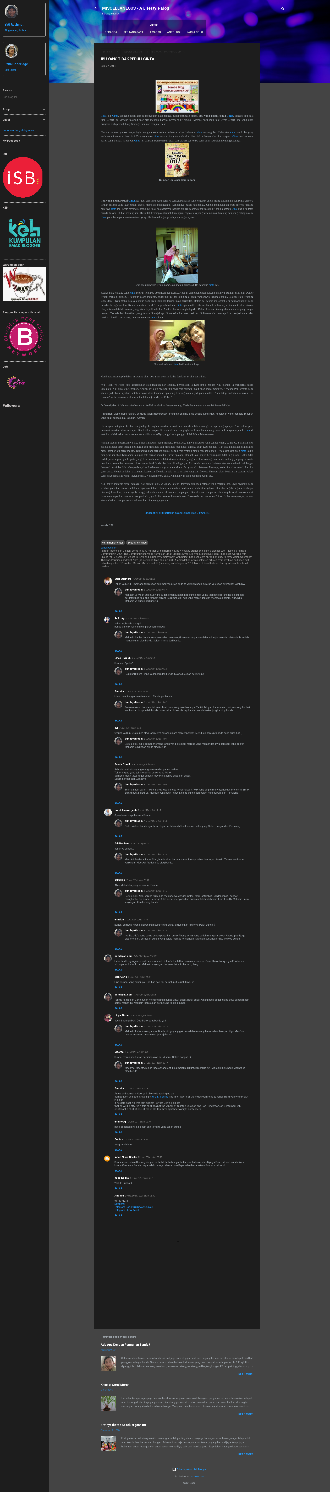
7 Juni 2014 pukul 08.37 (130, 728)
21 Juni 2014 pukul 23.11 (156, 1063)
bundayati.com (134, 589)
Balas (118, 611)
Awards (155, 32)
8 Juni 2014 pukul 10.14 (155, 854)
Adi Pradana (121, 843)
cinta (199, 132)
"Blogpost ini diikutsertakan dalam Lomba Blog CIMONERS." (177, 512)
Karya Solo (195, 32)
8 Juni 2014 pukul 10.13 (155, 821)
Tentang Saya (133, 32)
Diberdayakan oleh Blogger (191, 1469)
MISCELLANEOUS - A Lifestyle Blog (135, 8)
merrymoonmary (197, 1476)
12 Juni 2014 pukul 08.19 (136, 1139)
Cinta (104, 115)
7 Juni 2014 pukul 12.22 (142, 843)
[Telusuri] (283, 9)
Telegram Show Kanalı (126, 1210)
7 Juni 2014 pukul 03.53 (137, 618)
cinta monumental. (112, 542)
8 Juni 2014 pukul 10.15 (155, 891)
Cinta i (137, 140)
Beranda (111, 32)
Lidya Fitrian (121, 1015)
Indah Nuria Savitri (125, 1157)
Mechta (119, 1051)
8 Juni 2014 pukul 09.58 (155, 632)
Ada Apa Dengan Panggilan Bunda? (125, 1344)
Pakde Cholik (122, 764)
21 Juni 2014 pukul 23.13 (156, 1026)
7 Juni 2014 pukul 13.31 (137, 880)
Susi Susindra (122, 578)
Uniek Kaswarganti (125, 810)
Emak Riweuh (122, 658)
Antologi (173, 32)
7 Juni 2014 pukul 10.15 (149, 810)
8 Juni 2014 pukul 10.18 (155, 930)
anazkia (119, 919)
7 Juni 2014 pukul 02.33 (144, 579)
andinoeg (120, 1121)
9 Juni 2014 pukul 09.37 (142, 1015)
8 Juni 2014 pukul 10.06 (155, 784)
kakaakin (119, 880)
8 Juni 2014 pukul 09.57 (155, 589)
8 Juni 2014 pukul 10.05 (155, 738)
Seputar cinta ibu (132, 51)
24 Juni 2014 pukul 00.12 (142, 1178)
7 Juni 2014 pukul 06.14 (143, 658)
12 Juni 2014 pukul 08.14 (139, 1121)
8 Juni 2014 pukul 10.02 (155, 702)
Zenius (118, 1139)
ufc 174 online (160, 1096)
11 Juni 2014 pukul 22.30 (137, 1088)
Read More (245, 1374)
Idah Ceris (120, 976)
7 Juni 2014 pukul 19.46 (136, 919)
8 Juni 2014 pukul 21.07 (139, 977)
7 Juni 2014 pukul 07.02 (136, 691)
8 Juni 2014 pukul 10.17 (145, 956)
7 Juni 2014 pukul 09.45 (143, 764)
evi (116, 727)
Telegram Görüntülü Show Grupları (133, 1207)
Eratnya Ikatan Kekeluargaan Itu (123, 1425)
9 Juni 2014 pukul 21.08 (136, 1052)
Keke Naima (121, 1177)
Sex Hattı (119, 1203)
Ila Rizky (119, 618)
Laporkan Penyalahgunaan (18, 130)
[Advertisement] (274, 94)
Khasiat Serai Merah (115, 1384)
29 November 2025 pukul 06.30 (140, 1195)
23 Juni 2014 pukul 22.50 (150, 1157)
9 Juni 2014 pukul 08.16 (145, 994)
